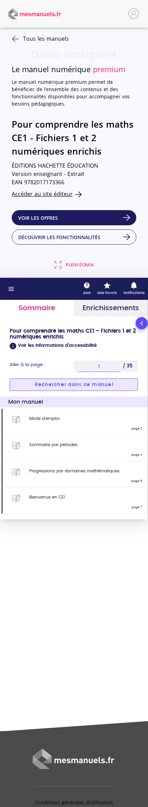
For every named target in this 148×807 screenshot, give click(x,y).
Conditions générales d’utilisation (74, 802)
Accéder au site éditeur (42, 194)
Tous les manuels (46, 38)
